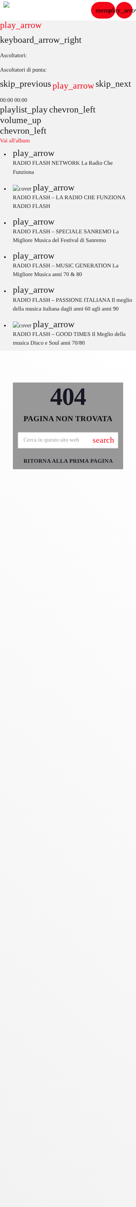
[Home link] (26, 10)
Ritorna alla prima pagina (68, 461)
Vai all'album (15, 141)
